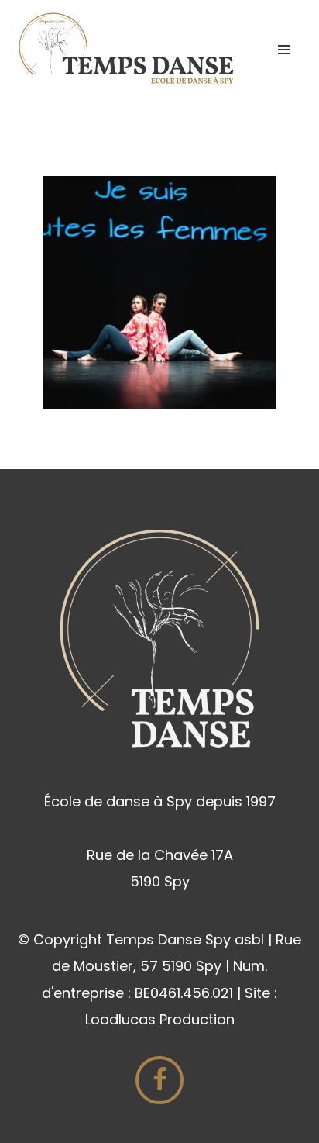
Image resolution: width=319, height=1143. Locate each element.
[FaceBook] (159, 1080)
